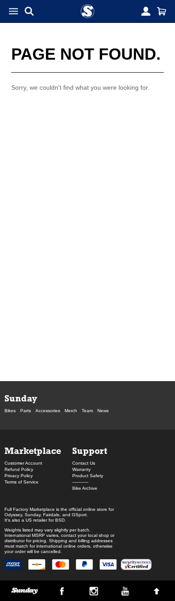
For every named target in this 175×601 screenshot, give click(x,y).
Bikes (10, 410)
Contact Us (83, 463)
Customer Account (23, 463)
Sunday (20, 398)
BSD (60, 520)
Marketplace (32, 450)
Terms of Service (21, 481)
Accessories (47, 410)
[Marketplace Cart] (162, 11)
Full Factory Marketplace (29, 509)
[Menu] (13, 11)
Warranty (81, 469)
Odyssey (13, 514)
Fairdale (51, 514)
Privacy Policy (18, 475)
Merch (71, 410)
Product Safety (87, 475)
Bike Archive (84, 488)
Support (89, 450)
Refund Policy (18, 469)
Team (87, 410)
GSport (79, 514)
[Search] (29, 11)
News (103, 410)
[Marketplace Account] (146, 11)
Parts (25, 410)
